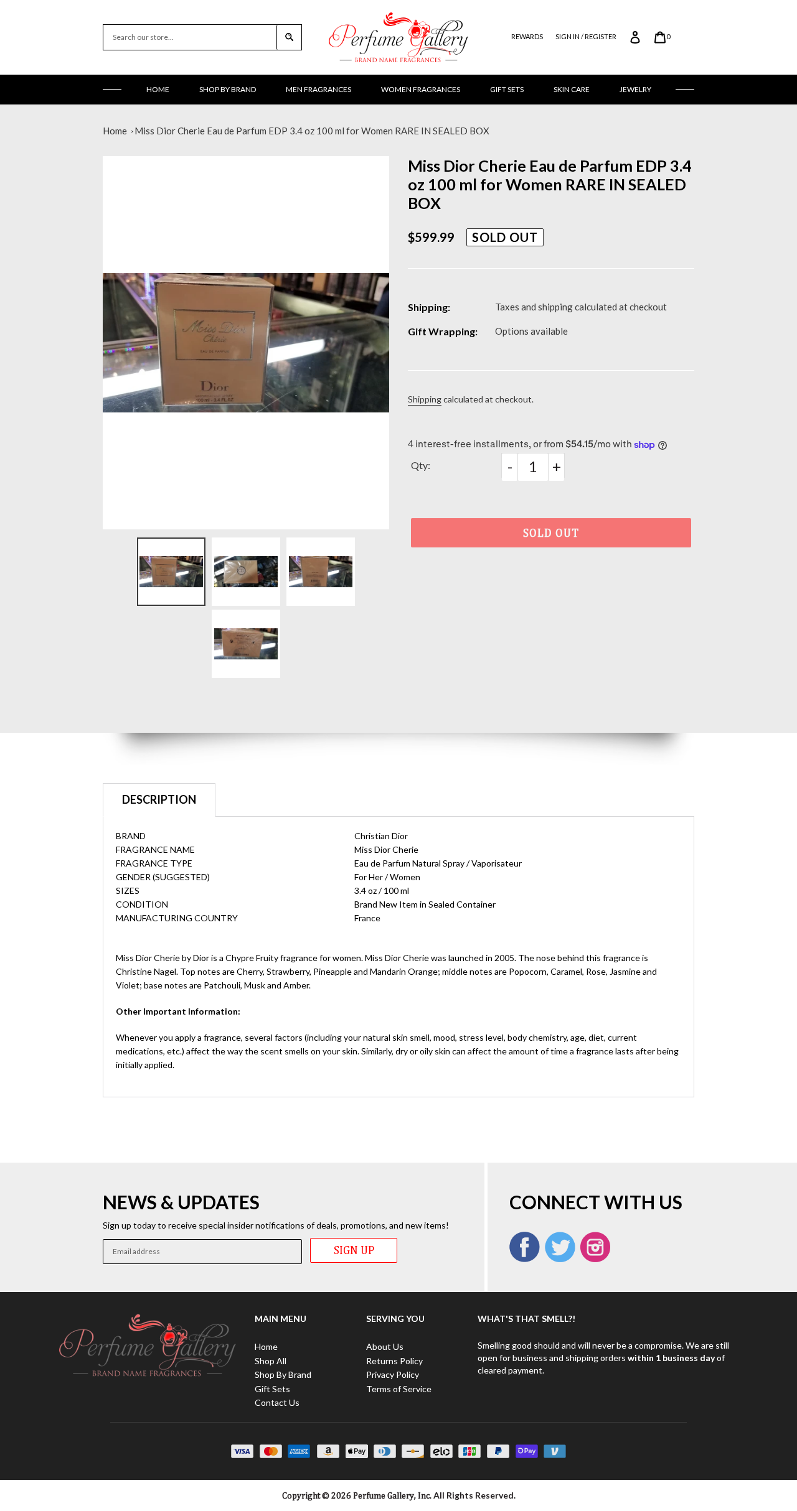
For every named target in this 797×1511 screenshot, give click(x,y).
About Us (384, 1346)
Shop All (270, 1360)
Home (157, 89)
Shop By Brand (227, 89)
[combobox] (189, 37)
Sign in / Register (585, 36)
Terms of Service (399, 1388)
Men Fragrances (318, 89)
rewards (527, 36)
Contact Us (277, 1402)
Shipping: (429, 307)
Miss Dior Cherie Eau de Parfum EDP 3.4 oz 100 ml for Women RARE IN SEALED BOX (311, 130)
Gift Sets (507, 89)
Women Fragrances (420, 89)
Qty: (420, 465)
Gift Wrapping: (443, 331)
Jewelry (635, 89)
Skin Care (572, 89)
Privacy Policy (392, 1374)
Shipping (424, 399)
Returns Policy (394, 1360)
